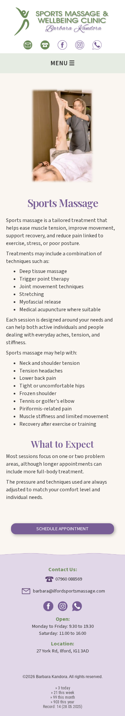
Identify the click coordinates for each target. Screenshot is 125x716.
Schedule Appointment (62, 528)
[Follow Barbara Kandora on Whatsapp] (97, 50)
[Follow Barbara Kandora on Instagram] (80, 50)
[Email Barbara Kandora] (28, 46)
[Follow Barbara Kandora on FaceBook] (62, 50)
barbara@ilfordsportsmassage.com (69, 591)
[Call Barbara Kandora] (45, 46)
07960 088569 (68, 579)
